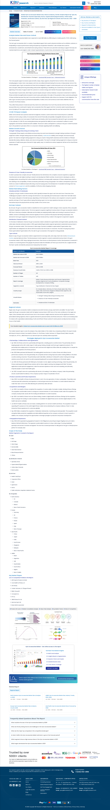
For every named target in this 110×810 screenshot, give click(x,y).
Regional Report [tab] (14, 690)
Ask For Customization (87, 61)
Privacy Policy (75, 807)
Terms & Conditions (58, 807)
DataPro (87, 7)
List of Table (39, 32)
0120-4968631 (73, 788)
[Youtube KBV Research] (20, 785)
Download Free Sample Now (66, 678)
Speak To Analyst (86, 65)
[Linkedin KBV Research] (14, 785)
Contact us (29, 794)
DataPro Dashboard (69, 32)
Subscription (43, 793)
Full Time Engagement (46, 787)
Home (15, 7)
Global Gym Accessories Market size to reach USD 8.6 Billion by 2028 (43, 326)
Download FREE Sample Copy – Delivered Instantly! (52, 77)
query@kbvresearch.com (66, 790)
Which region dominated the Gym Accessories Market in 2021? (28, 743)
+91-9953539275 (13, 781)
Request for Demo (52, 668)
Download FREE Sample (53, 32)
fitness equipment (20, 186)
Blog (95, 7)
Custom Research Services (45, 790)
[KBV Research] (19, 3)
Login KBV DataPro (30, 789)
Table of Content (28, 32)
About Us (23, 7)
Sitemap (82, 807)
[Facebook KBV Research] (11, 785)
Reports (32, 7)
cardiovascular (47, 135)
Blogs (27, 792)
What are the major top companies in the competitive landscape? (30, 731)
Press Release (53, 7)
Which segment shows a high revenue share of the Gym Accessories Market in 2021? (34, 739)
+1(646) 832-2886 (95, 4)
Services (41, 7)
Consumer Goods (18, 11)
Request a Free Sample (89, 57)
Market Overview (15, 32)
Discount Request (86, 69)
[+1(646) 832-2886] (89, 3)
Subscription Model (75, 7)
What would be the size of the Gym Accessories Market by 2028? (29, 722)
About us (28, 784)
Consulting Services (45, 782)
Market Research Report (46, 784)
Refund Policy (68, 807)
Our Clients (63, 7)
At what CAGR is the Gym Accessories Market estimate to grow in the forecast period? (35, 735)
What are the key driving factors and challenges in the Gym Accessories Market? (33, 726)
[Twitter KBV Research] (17, 785)
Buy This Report (90, 38)
